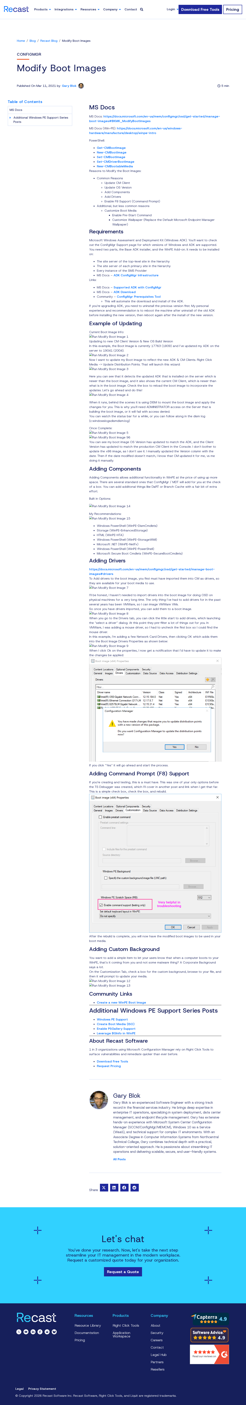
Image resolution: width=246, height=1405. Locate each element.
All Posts (119, 1159)
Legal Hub (159, 1354)
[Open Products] (50, 9)
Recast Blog (48, 41)
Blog (33, 41)
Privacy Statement (42, 1389)
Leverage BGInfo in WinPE (116, 1033)
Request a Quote (123, 1271)
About (155, 1325)
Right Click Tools (126, 1325)
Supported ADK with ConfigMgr (137, 287)
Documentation (87, 1333)
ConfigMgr (29, 54)
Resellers (158, 1369)
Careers (157, 1340)
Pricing (80, 1340)
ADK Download (125, 292)
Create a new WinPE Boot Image (121, 1002)
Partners (157, 1362)
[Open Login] (177, 9)
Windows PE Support (112, 1019)
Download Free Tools (112, 1061)
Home (21, 41)
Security (157, 1333)
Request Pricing (109, 1066)
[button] (104, 1187)
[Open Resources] (98, 9)
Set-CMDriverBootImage (115, 162)
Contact (157, 1347)
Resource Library (88, 1325)
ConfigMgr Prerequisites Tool (139, 297)
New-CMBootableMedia (115, 166)
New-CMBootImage (111, 152)
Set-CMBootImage (111, 157)
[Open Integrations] (75, 9)
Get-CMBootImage (111, 148)
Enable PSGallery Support (116, 1029)
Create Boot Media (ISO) (116, 1024)
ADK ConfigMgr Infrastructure (136, 275)
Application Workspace (121, 1334)
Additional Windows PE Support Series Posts (40, 120)
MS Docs (16, 110)
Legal (19, 1389)
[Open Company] (119, 9)
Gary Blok (69, 86)
